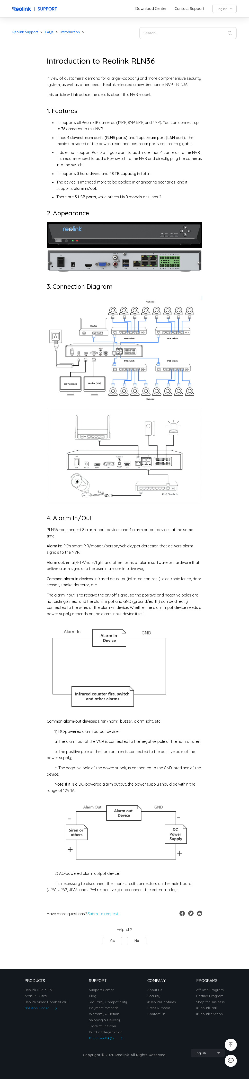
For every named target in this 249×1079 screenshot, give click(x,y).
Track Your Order (102, 1026)
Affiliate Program (210, 990)
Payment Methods (103, 1008)
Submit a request (103, 913)
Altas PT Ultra (36, 996)
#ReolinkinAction (209, 1014)
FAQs (49, 32)
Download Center (151, 8)
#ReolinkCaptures (161, 1002)
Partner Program (209, 996)
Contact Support (190, 8)
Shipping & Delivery (104, 1020)
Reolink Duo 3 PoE (39, 990)
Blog (92, 996)
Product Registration (105, 1032)
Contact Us (156, 1014)
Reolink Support (25, 32)
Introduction (70, 32)
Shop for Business (210, 1002)
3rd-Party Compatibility (108, 1002)
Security (153, 996)
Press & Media (158, 1008)
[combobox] (224, 9)
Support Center (101, 990)
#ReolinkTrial (206, 1008)
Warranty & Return (104, 1014)
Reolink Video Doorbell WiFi (47, 1002)
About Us (154, 990)
